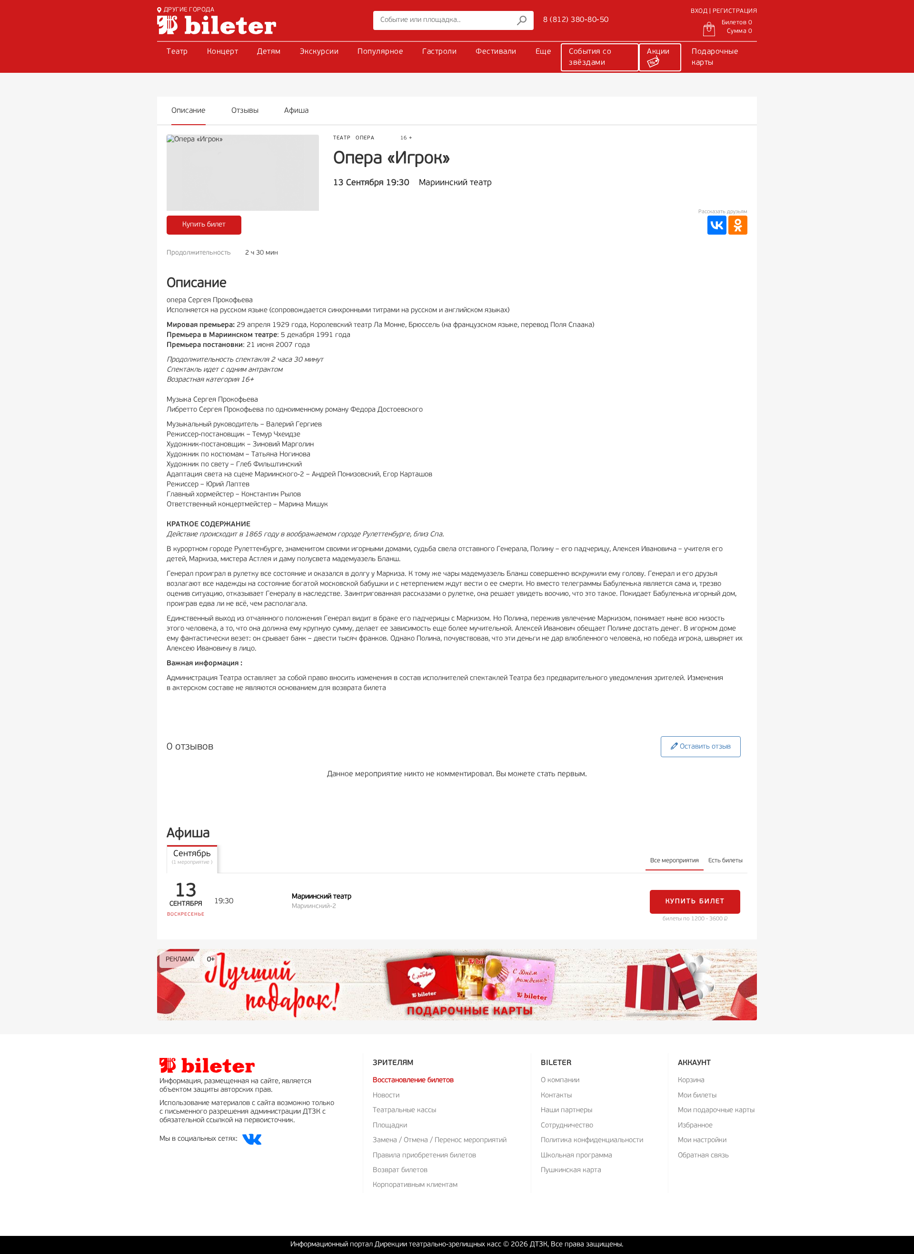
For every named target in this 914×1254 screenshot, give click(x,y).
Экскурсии (319, 52)
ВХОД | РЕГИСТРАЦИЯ (724, 11)
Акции (658, 52)
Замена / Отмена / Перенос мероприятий (440, 1140)
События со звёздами (590, 57)
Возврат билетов (400, 1170)
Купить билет (204, 224)
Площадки (390, 1125)
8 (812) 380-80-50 (576, 20)
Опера (365, 138)
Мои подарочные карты (716, 1110)
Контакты (556, 1095)
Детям (269, 52)
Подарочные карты (715, 57)
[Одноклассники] (737, 225)
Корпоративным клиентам (415, 1185)
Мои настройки (702, 1140)
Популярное (380, 52)
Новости (386, 1095)
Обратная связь (703, 1155)
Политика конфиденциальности (592, 1140)
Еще (544, 52)
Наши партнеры (566, 1110)
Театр (177, 52)
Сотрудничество (567, 1125)
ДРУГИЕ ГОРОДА (189, 10)
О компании (560, 1080)
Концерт (222, 52)
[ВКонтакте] (716, 225)
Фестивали (496, 52)
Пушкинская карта (571, 1170)
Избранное (695, 1125)
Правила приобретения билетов (424, 1155)
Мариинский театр (455, 183)
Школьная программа (576, 1155)
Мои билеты (697, 1095)
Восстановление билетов (413, 1080)
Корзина (691, 1080)
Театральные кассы (404, 1110)
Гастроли (439, 52)
